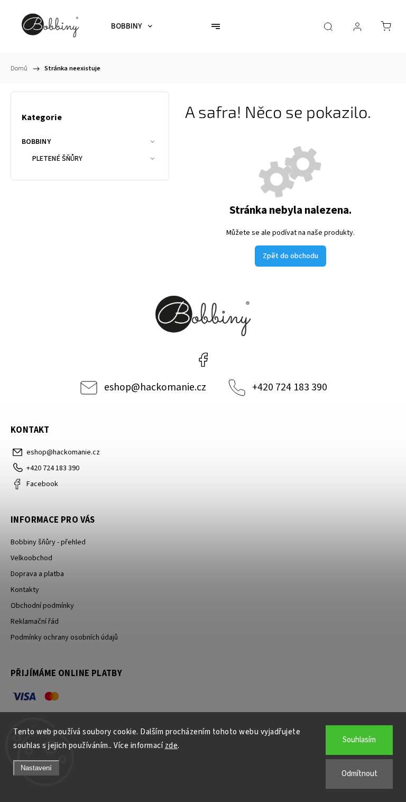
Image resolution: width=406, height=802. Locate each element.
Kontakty (25, 590)
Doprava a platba (37, 574)
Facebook (203, 360)
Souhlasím (359, 739)
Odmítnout (359, 773)
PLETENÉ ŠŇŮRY (57, 158)
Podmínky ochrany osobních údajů (64, 637)
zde (171, 745)
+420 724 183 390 (289, 387)
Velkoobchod (31, 558)
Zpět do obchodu (290, 256)
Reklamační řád (35, 621)
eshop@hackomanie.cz (155, 387)
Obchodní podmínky (42, 605)
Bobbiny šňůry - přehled (48, 542)
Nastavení (36, 768)
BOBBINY (36, 141)
